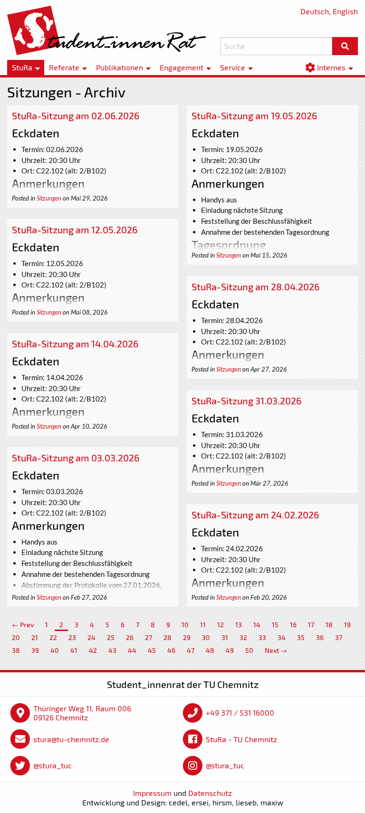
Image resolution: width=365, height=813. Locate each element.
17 (311, 625)
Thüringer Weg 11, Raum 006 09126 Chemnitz (82, 713)
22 (53, 637)
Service (232, 67)
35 (301, 637)
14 (256, 625)
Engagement (181, 67)
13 (238, 625)
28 (167, 637)
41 (73, 650)
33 (262, 637)
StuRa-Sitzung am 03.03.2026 (75, 457)
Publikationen (119, 67)
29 (187, 637)
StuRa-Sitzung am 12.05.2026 (74, 229)
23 (72, 637)
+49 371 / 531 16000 (240, 712)
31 (224, 637)
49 (230, 650)
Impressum (152, 792)
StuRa (22, 67)
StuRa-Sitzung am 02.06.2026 (75, 115)
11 (203, 625)
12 (220, 625)
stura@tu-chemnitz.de (71, 739)
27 (148, 637)
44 (132, 650)
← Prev (23, 625)
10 (185, 625)
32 (243, 637)
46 (171, 650)
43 (112, 650)
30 (206, 637)
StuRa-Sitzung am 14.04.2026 (75, 343)
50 (249, 650)
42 (93, 650)
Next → (276, 650)
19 (347, 625)
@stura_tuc (52, 765)
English (345, 11)
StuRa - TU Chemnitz (241, 739)
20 (16, 637)
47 (190, 650)
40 (54, 650)
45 (152, 650)
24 (91, 637)
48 (210, 650)
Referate (64, 67)
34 (282, 637)
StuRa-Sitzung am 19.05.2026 (254, 115)
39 (35, 650)
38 (16, 650)
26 (130, 637)
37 (338, 637)
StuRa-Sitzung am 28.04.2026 (255, 286)
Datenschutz (210, 792)
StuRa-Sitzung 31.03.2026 (246, 400)
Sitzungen (49, 198)
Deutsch (314, 11)
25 (111, 637)
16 (293, 625)
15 (275, 625)
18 (329, 625)
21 (34, 637)
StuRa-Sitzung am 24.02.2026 (255, 514)
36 (320, 637)
